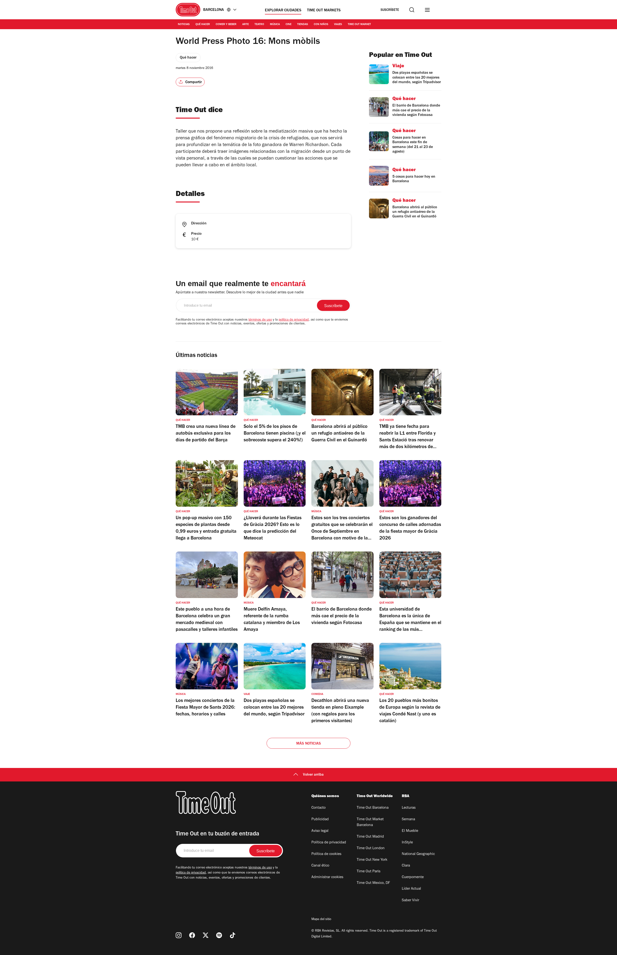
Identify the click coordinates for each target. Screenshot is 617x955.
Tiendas (302, 24)
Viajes (338, 24)
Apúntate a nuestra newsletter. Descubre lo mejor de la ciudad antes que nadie (240, 293)
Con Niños (321, 24)
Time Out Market (359, 24)
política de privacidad (294, 320)
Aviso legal (320, 831)
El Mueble (410, 831)
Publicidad (320, 819)
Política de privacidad (328, 843)
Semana (408, 819)
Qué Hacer (202, 24)
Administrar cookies (327, 877)
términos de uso (260, 320)
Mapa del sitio (321, 919)
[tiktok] (232, 935)
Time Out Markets (324, 11)
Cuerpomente (413, 877)
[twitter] (205, 935)
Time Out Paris (368, 872)
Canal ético (320, 866)
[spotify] (219, 935)
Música (275, 24)
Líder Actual (411, 889)
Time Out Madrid (370, 837)
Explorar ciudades (283, 11)
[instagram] (178, 935)
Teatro (259, 24)
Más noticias (308, 744)
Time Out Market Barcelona (370, 822)
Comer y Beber (226, 24)
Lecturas (409, 808)
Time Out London (371, 848)
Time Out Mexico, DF (373, 883)
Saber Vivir (410, 900)
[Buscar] (412, 10)
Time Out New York (372, 860)
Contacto (318, 808)
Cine (288, 24)
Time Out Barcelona (373, 808)
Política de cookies (326, 854)
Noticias (184, 24)
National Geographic (418, 854)
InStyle (407, 843)
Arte (245, 24)
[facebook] (192, 935)
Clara (406, 866)
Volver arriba (313, 775)
